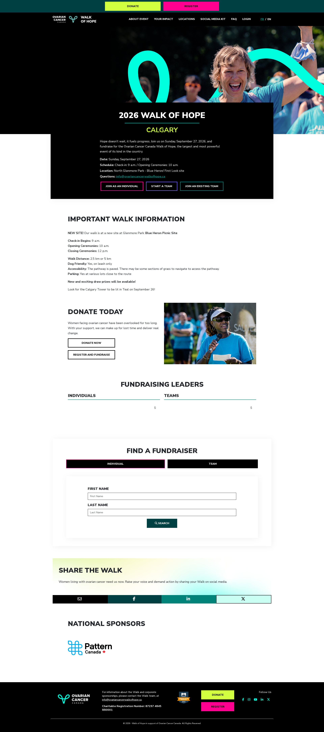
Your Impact (163, 19)
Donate (133, 6)
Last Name (98, 505)
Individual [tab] (115, 464)
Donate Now (91, 343)
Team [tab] (213, 464)
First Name (98, 488)
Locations (187, 19)
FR (262, 19)
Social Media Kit (213, 19)
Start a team (161, 186)
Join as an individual (122, 186)
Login (246, 19)
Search (163, 523)
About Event (139, 19)
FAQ (234, 19)
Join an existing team (201, 186)
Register (191, 6)
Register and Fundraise (91, 355)
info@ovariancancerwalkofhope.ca (140, 176)
